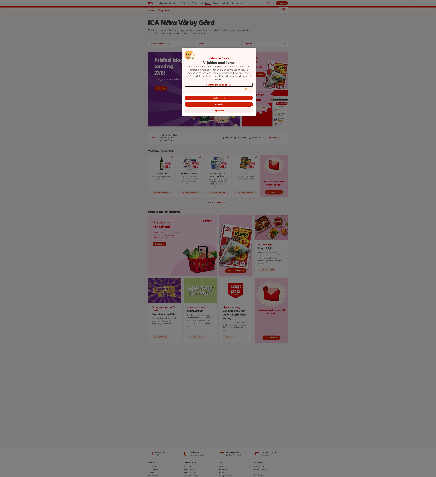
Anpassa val (219, 111)
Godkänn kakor (219, 98)
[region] (219, 82)
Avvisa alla (219, 104)
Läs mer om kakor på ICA (218, 84)
